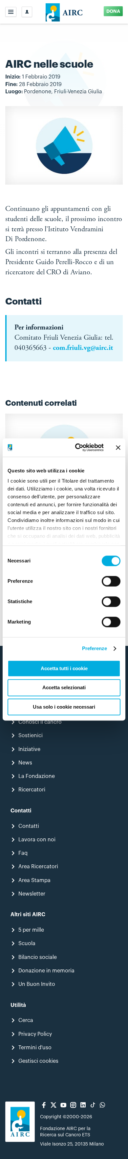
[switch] (111, 581)
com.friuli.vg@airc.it (83, 348)
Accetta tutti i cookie (64, 668)
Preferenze (94, 648)
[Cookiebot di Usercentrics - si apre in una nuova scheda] (78, 447)
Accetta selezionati (64, 688)
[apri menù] (10, 12)
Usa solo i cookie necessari (64, 707)
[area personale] (27, 12)
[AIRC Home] (64, 12)
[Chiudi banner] (118, 447)
